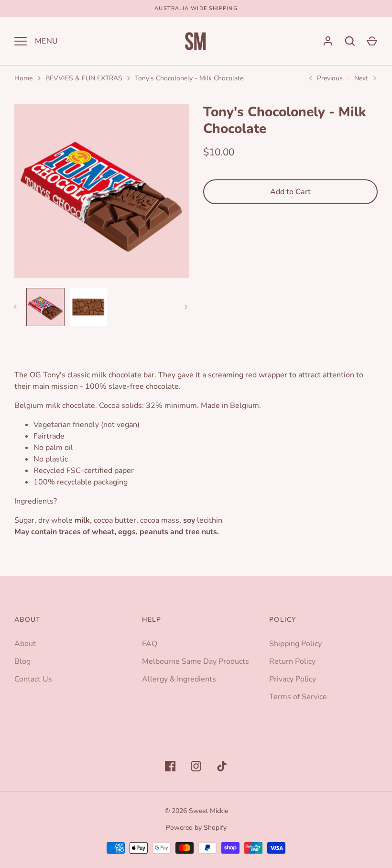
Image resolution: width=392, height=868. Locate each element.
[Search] (349, 41)
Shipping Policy (295, 643)
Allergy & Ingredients (179, 679)
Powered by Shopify (196, 827)
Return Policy (292, 661)
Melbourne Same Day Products (195, 661)
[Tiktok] (221, 766)
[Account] (327, 41)
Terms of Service (298, 697)
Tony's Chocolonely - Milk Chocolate (189, 78)
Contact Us (33, 679)
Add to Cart (290, 192)
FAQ (149, 643)
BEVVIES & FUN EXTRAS (83, 78)
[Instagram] (196, 766)
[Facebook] (170, 766)
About (25, 643)
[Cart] (371, 41)
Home (23, 78)
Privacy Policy (292, 679)
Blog (22, 661)
